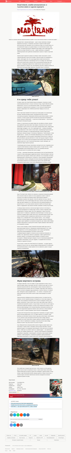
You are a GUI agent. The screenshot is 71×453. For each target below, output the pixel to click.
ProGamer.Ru (7, 445)
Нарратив (31, 437)
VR (30, 435)
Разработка (43, 1)
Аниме (40, 435)
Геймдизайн (53, 435)
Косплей (46, 435)
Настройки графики (23, 435)
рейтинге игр (12, 390)
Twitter (10, 450)
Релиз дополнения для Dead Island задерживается (22, 403)
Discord (6, 450)
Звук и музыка (22, 437)
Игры (20, 1)
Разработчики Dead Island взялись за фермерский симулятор (24, 404)
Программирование (50, 437)
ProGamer (9, 1)
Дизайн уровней (61, 435)
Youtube (14, 450)
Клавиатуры (56, 440)
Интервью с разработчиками (17, 440)
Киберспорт (27, 1)
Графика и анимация (11, 437)
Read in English (20, 9)
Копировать (40, 419)
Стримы (35, 435)
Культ (51, 1)
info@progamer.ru (29, 445)
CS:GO (15, 435)
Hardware (35, 1)
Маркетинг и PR (40, 437)
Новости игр (26, 9)
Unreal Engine (61, 437)
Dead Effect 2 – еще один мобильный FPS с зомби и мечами (24, 406)
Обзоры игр (31, 9)
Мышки (38, 440)
